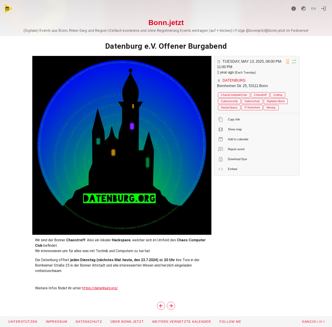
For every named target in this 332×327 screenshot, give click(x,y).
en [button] (313, 8)
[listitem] (257, 119)
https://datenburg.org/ (100, 288)
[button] (181, 322)
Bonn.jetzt (166, 22)
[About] (294, 9)
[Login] (323, 9)
